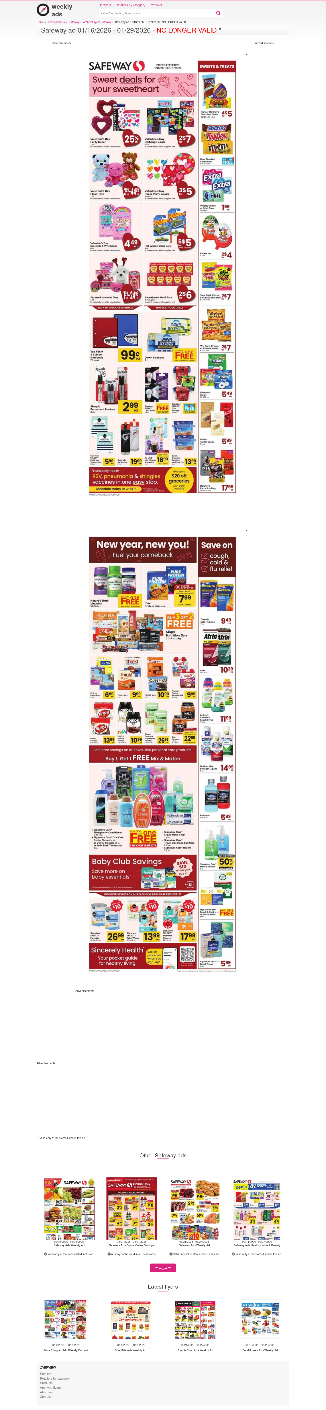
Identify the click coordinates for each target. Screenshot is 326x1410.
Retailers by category (130, 5)
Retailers (105, 5)
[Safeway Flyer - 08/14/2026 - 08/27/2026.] (257, 1207)
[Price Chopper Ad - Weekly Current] (65, 1319)
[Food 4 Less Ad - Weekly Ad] (260, 1319)
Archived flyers (50, 1387)
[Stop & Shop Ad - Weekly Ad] (195, 1319)
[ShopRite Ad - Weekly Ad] (130, 1319)
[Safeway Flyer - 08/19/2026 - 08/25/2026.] (69, 1207)
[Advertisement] (53, 111)
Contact (45, 1396)
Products (156, 5)
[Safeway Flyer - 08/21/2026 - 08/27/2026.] (132, 1207)
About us (46, 1392)
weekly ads (62, 10)
